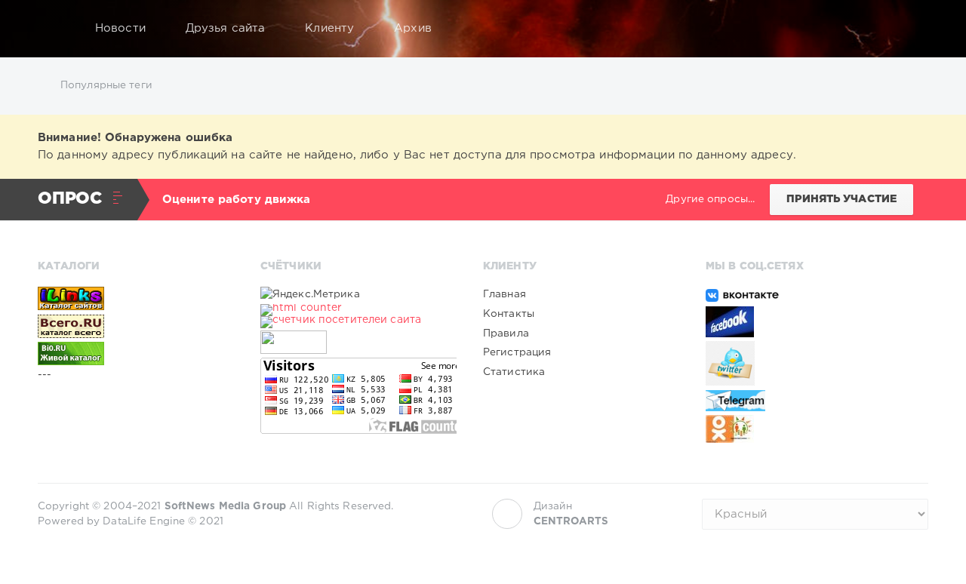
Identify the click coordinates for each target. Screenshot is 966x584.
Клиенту (329, 28)
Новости (120, 28)
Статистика (514, 372)
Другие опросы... (710, 199)
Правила (506, 333)
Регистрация (517, 352)
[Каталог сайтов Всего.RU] (136, 326)
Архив (413, 28)
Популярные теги (106, 85)
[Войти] (907, 28)
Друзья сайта (225, 28)
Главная (504, 294)
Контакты (508, 313)
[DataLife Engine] (53, 28)
